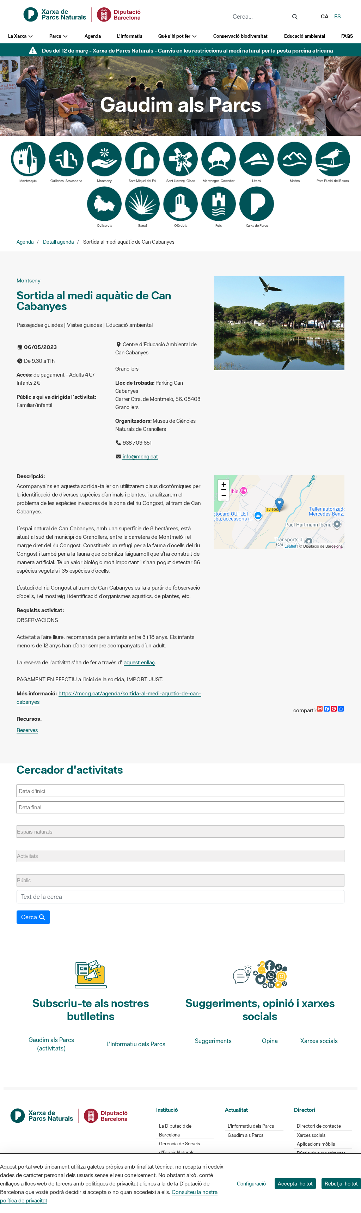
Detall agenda (58, 242)
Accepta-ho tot (295, 1183)
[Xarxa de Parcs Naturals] (82, 13)
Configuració (251, 1183)
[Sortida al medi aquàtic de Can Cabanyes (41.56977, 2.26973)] (279, 505)
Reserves (27, 729)
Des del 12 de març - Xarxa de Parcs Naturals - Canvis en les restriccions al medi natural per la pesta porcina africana (187, 50)
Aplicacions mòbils (316, 1144)
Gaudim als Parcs (245, 1135)
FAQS (347, 36)
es (337, 16)
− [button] (223, 495)
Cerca (29, 917)
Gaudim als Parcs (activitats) (51, 1044)
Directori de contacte (319, 1126)
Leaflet (290, 546)
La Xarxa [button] (17, 36)
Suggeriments (213, 1041)
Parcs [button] (55, 36)
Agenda (93, 36)
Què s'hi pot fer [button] (174, 36)
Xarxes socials (319, 1041)
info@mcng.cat (140, 456)
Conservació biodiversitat (240, 36)
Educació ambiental (304, 36)
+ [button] (223, 484)
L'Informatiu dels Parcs (135, 1044)
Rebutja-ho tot (341, 1183)
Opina (270, 1041)
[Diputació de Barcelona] (69, 1114)
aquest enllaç (139, 662)
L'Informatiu (129, 36)
